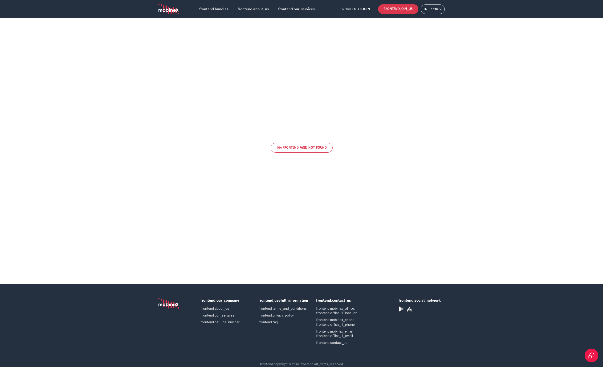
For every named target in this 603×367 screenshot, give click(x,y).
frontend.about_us (253, 9)
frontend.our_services (296, 9)
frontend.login (355, 9)
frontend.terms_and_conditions (282, 308)
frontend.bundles (213, 9)
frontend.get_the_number (220, 322)
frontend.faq (268, 322)
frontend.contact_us (331, 343)
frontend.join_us (398, 9)
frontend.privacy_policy (276, 315)
